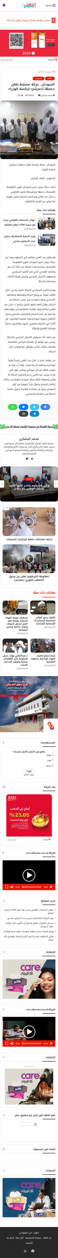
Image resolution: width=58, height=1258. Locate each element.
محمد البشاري (46, 95)
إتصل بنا (10, 1238)
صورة (49, 755)
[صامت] (12, 887)
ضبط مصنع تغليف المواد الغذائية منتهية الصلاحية (43, 659)
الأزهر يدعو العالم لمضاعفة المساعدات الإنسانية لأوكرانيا (45, 620)
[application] (29, 875)
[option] (29, 484)
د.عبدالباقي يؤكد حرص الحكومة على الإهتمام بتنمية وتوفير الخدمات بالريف (15, 660)
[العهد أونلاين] (29, 5)
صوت (49, 760)
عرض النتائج (29, 775)
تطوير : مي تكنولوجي (29, 1233)
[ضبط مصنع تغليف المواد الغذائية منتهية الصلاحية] (42, 646)
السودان (38, 78)
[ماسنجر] (23, 407)
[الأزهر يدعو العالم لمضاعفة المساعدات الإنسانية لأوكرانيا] (42, 608)
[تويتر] (34, 407)
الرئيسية (48, 72)
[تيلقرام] (34, 414)
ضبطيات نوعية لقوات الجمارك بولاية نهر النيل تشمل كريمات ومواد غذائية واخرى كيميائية (16, 624)
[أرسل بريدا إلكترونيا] (39, 95)
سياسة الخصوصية (33, 1238)
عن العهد (47, 1238)
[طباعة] (23, 414)
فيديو (48, 766)
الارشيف (29, 1243)
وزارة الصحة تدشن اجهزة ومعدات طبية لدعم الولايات (28, 931)
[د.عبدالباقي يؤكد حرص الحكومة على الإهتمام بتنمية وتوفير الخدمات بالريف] (15, 646)
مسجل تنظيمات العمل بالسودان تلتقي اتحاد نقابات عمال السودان (29, 924)
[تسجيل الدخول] (4, 6)
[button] (29, 875)
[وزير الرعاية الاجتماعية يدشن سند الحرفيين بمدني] (46, 240)
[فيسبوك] (45, 407)
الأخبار (40, 72)
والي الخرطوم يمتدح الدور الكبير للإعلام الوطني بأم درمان (29, 487)
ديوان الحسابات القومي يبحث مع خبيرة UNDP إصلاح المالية (29, 911)
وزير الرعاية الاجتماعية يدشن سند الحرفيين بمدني (30, 918)
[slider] (31, 887)
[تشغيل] (51, 887)
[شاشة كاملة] (6, 887)
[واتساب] (13, 407)
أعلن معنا (19, 1238)
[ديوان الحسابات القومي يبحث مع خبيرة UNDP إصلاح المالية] (46, 224)
